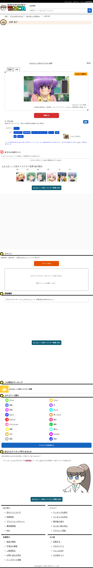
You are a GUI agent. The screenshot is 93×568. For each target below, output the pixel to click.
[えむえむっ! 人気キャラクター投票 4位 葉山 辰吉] (41, 177)
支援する (56, 542)
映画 (11, 410)
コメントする (46, 263)
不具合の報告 (12, 546)
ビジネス (57, 434)
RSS (8, 531)
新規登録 (28, 460)
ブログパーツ (58, 546)
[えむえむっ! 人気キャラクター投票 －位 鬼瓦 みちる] (72, 177)
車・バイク (57, 414)
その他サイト (58, 555)
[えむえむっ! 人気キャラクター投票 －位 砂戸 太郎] (62, 177)
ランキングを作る (60, 517)
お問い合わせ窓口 (14, 555)
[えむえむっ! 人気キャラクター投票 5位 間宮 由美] (51, 177)
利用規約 (10, 517)
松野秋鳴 (27, 132)
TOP (6, 16)
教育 (11, 439)
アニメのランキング (16, 16)
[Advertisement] (46, 43)
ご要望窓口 (11, 551)
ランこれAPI (58, 551)
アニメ (16, 128)
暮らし (56, 429)
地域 (55, 439)
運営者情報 (11, 526)
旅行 (55, 419)
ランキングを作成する (46, 445)
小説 (57, 132)
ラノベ (51, 132)
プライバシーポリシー (16, 521)
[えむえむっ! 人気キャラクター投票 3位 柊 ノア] (31, 177)
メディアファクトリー (39, 132)
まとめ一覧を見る (60, 526)
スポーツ (12, 419)
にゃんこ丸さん (75, 136)
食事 (11, 429)
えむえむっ (18, 132)
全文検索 (32, 5)
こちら (78, 142)
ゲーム (12, 400)
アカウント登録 (59, 531)
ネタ (11, 434)
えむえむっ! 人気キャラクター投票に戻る (46, 188)
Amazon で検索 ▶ (81, 74)
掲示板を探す (58, 521)
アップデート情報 (14, 560)
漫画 (11, 405)
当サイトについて (14, 512)
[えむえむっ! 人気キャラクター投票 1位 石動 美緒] (20, 177)
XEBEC (20, 136)
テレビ (56, 410)
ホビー (12, 414)
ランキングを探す (60, 512)
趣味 (55, 424)
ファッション (14, 424)
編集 (85, 122)
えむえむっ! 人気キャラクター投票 (37, 16)
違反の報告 (11, 542)
